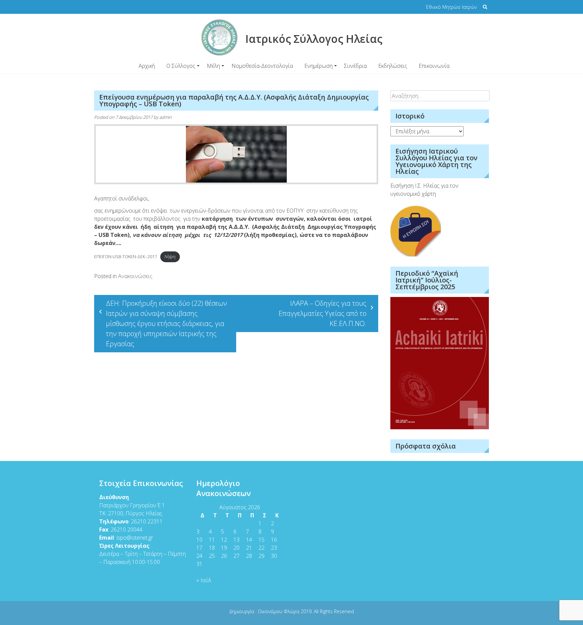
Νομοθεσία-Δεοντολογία (262, 66)
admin (165, 117)
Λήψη (169, 256)
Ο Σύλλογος (180, 66)
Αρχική (147, 66)
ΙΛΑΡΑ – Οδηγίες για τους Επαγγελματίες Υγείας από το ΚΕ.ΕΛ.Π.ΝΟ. (322, 313)
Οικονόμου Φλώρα (279, 611)
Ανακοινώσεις (135, 276)
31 (199, 564)
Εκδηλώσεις (392, 66)
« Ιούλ (203, 580)
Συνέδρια (355, 66)
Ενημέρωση (318, 66)
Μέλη (213, 66)
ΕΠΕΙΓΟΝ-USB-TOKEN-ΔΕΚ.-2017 (125, 256)
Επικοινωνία (434, 66)
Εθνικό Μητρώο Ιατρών (451, 7)
